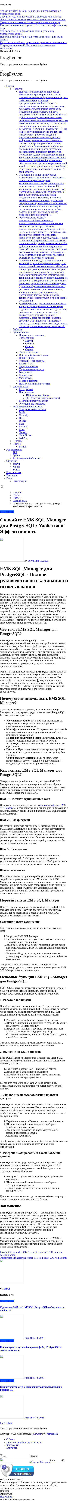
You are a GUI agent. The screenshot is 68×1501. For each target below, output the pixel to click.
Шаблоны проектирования (33, 400)
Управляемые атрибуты (31, 369)
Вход (9, 478)
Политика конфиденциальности (23, 1442)
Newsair (37, 1433)
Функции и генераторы (31, 360)
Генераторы (25, 372)
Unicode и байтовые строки (34, 355)
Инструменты (26, 392)
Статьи (10, 86)
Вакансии (11, 475)
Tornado (23, 432)
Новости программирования (43, 108)
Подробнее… (7, 1496)
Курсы (16, 469)
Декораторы (25, 375)
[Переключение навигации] (1, 70)
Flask (21, 423)
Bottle (22, 412)
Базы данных (26, 389)
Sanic (22, 429)
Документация (14, 449)
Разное (22, 446)
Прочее (17, 443)
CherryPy (24, 415)
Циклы (26, 358)
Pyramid (23, 426)
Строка (29, 349)
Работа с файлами (28, 380)
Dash (21, 418)
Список (29, 346)
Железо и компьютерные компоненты (43, 237)
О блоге (10, 1439)
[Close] (1, 1454)
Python (16, 455)
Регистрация (19, 481)
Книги (16, 466)
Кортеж (29, 340)
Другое (43, 315)
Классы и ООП (27, 363)
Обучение (11, 461)
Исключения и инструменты (34, 383)
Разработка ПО (43, 150)
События (17, 329)
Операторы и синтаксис (32, 335)
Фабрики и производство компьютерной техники (43, 280)
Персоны (17, 441)
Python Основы (21, 332)
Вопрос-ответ (13, 472)
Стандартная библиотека (32, 409)
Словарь (29, 343)
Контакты (11, 1447)
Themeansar (51, 1433)
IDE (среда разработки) (37, 395)
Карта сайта (12, 1445)
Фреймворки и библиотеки (27, 406)
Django (22, 420)
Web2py (23, 438)
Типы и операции (28, 352)
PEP (15, 452)
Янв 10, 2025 (37, 1338)
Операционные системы (32, 403)
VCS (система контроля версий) (42, 398)
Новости (17, 88)
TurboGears (25, 435)
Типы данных (26, 337)
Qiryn (31, 560)
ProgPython (11, 57)
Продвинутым (20, 386)
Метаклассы (25, 378)
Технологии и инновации (43, 194)
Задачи (16, 463)
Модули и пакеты (28, 366)
